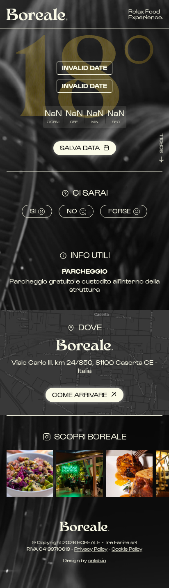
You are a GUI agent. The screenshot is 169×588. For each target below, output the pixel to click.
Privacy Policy (90, 548)
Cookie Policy (127, 548)
